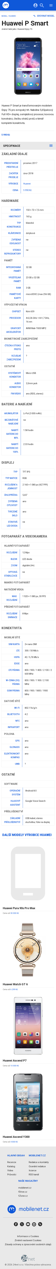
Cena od (11, 913)
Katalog (11, 1166)
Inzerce (32, 1170)
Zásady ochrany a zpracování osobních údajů (28, 1244)
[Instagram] (34, 1225)
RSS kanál (34, 1174)
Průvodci (11, 1174)
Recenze (11, 1162)
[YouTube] (28, 1225)
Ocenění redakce (37, 1166)
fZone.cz (23, 1195)
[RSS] (40, 1225)
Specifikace (11, 145)
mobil (4, 16)
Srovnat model (45, 16)
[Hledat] (42, 5)
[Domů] (5, 5)
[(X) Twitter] (22, 1225)
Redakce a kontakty (39, 1162)
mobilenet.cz (24, 1187)
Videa (10, 1170)
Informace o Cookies (28, 1236)
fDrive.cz (22, 1191)
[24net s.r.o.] (28, 1260)
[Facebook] (16, 1225)
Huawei (12, 16)
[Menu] (51, 5)
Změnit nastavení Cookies (28, 1240)
